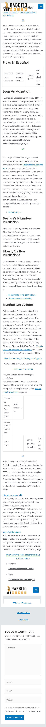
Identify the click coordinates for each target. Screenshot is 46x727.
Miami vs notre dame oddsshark (20, 554)
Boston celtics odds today (20, 569)
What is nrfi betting (12, 358)
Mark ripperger (14, 212)
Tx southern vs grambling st (21, 580)
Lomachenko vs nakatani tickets (21, 294)
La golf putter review (12, 532)
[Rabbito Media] (15, 6)
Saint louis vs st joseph (23, 369)
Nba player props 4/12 (12, 495)
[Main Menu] (40, 6)
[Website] (23, 700)
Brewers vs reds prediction (19, 298)
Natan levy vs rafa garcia (31, 358)
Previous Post (23, 612)
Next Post (23, 619)
